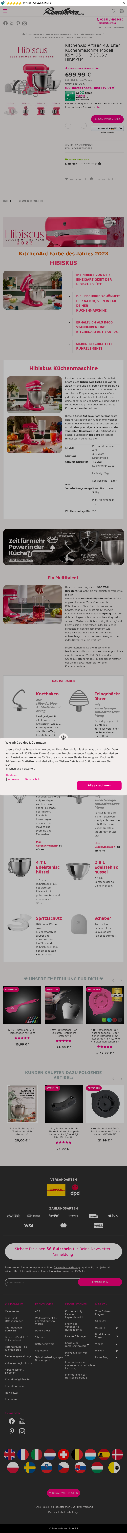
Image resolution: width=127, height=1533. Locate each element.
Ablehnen (11, 775)
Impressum (14, 779)
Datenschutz (33, 779)
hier (7, 765)
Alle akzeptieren (99, 785)
